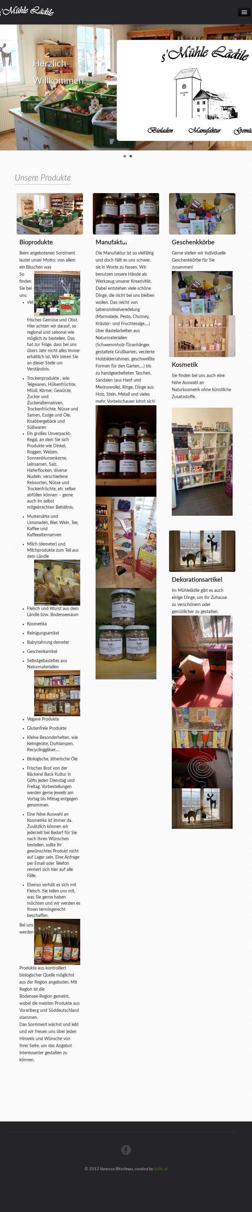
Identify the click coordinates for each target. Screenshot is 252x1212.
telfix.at (161, 1169)
